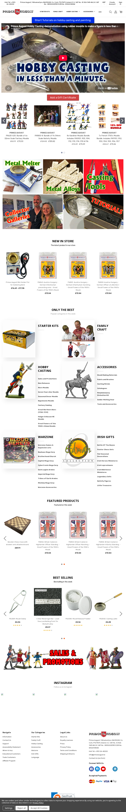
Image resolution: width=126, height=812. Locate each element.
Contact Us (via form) (97, 758)
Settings (8, 808)
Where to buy (8, 750)
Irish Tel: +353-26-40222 (10, 3)
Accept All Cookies (39, 808)
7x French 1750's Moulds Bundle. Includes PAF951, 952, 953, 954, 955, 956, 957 (109, 138)
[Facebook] (91, 768)
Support (6, 744)
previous (5, 538)
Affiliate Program (9, 761)
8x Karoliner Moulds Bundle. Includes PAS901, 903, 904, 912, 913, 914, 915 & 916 (78, 138)
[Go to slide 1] (3, 121)
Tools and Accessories (107, 404)
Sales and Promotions (47, 379)
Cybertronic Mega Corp (48, 465)
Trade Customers (9, 757)
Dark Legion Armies (46, 470)
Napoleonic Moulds (46, 401)
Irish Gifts (105, 437)
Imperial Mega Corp (46, 474)
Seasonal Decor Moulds (48, 396)
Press (62, 744)
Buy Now (47, 274)
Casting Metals (103, 384)
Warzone (45, 437)
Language (35, 757)
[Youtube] (103, 768)
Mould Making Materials (107, 375)
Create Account (112, 3)
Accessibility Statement (12, 747)
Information (7, 737)
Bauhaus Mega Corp (46, 452)
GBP (104, 2)
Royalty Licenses (66, 740)
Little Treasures (104, 485)
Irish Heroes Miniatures (107, 461)
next (121, 538)
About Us (63, 737)
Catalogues (102, 388)
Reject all (21, 808)
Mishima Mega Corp (46, 483)
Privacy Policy (65, 747)
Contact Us (7, 740)
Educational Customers (11, 754)
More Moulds (43, 388)
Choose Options (18, 274)
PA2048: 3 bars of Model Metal (108, 619)
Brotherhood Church (47, 456)
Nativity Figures (104, 481)
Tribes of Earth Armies (48, 478)
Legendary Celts (104, 477)
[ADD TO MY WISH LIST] (27, 259)
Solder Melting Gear (105, 400)
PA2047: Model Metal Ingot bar (18, 619)
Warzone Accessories (47, 487)
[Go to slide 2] (122, 121)
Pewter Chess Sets (105, 449)
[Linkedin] (115, 768)
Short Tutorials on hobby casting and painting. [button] (63, 20)
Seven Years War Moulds (48, 392)
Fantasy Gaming (45, 405)
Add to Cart (48, 270)
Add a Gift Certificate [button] (63, 97)
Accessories (88, 11)
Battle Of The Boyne (106, 445)
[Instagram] (97, 768)
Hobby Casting (72, 11)
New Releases (44, 383)
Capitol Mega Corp (46, 461)
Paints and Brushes (105, 379)
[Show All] (100, 12)
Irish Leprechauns (105, 465)
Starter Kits (45, 11)
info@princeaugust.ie (97, 755)
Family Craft (58, 11)
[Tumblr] (109, 768)
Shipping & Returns (67, 754)
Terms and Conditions (68, 750)
